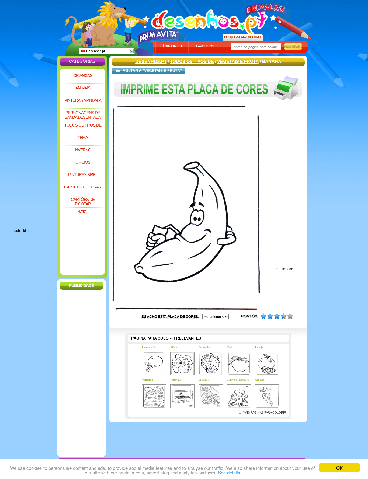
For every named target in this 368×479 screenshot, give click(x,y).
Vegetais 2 (147, 379)
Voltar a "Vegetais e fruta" (152, 70)
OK (339, 467)
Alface (173, 347)
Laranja (259, 347)
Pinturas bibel (82, 174)
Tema (83, 137)
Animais (82, 88)
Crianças (82, 75)
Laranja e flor (149, 347)
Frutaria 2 (175, 379)
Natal (82, 211)
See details (229, 472)
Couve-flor (204, 347)
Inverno (82, 150)
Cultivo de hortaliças (238, 379)
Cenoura (259, 379)
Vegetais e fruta (238, 61)
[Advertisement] (35, 148)
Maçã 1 (231, 347)
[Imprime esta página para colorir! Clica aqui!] (208, 104)
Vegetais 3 (204, 379)
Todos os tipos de (82, 125)
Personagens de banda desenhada (83, 115)
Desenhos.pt (95, 51)
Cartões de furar (82, 187)
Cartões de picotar (83, 201)
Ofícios (82, 162)
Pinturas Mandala (82, 100)
